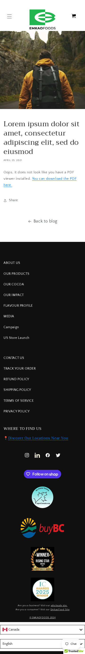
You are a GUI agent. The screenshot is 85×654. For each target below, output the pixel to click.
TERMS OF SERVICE (19, 401)
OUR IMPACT (14, 295)
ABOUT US (12, 263)
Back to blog (45, 221)
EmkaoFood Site (60, 609)
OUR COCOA (14, 284)
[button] (9, 16)
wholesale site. (59, 605)
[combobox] (42, 629)
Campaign (11, 327)
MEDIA (9, 316)
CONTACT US (14, 358)
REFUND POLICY (16, 379)
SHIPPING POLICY (17, 390)
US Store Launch (17, 338)
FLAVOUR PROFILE (18, 306)
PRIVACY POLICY (17, 411)
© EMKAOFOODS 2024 (43, 617)
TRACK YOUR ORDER (20, 369)
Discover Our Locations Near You (38, 438)
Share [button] (13, 200)
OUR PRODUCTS (16, 274)
